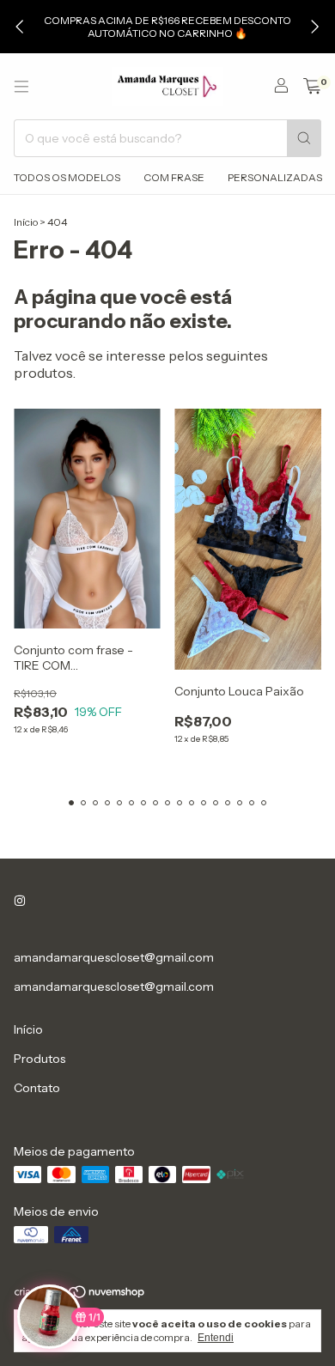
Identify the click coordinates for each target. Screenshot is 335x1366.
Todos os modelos (67, 177)
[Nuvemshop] (80, 1295)
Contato (37, 1088)
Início (26, 222)
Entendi (216, 1338)
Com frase (173, 177)
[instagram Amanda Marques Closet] (20, 900)
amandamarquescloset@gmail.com (114, 957)
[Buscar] (304, 138)
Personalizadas (275, 177)
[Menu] (21, 86)
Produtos (39, 1058)
